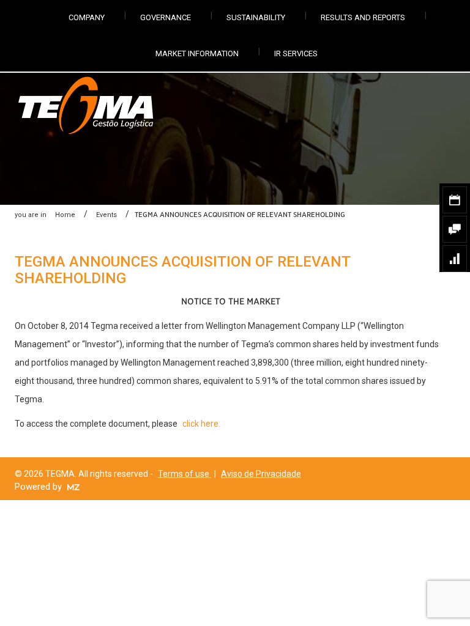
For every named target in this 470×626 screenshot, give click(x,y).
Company (87, 17)
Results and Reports (363, 17)
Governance (165, 17)
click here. (201, 424)
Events (106, 215)
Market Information (197, 53)
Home (65, 215)
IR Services (296, 53)
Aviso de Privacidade (261, 474)
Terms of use (184, 474)
